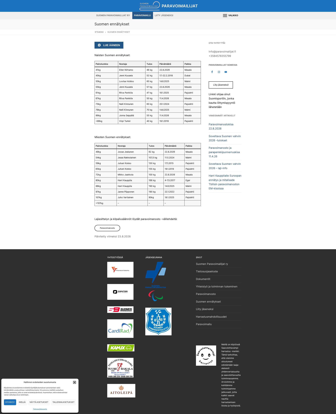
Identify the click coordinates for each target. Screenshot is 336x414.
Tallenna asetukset (63, 402)
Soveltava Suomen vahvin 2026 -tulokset (225, 138)
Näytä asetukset (39, 402)
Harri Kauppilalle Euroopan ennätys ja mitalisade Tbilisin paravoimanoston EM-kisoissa (225, 182)
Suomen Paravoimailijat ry (212, 263)
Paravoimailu (204, 324)
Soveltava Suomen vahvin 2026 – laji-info (225, 166)
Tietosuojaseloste (207, 271)
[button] (74, 382)
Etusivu (99, 32)
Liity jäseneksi (204, 309)
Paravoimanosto (107, 228)
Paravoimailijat (180, 6)
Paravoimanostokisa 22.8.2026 (221, 126)
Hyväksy (10, 402)
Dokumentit (203, 279)
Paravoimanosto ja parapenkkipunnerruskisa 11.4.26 (224, 152)
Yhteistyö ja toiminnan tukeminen (216, 286)
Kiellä (22, 402)
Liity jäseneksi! (221, 85)
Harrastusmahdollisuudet (211, 316)
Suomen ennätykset (208, 301)
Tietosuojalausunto (40, 409)
